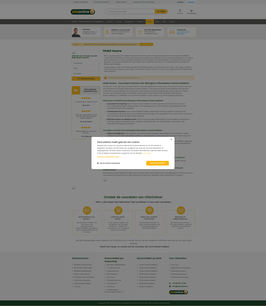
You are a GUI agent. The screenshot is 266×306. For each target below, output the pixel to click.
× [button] (171, 139)
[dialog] (133, 153)
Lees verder (147, 153)
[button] (133, 157)
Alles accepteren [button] (157, 163)
